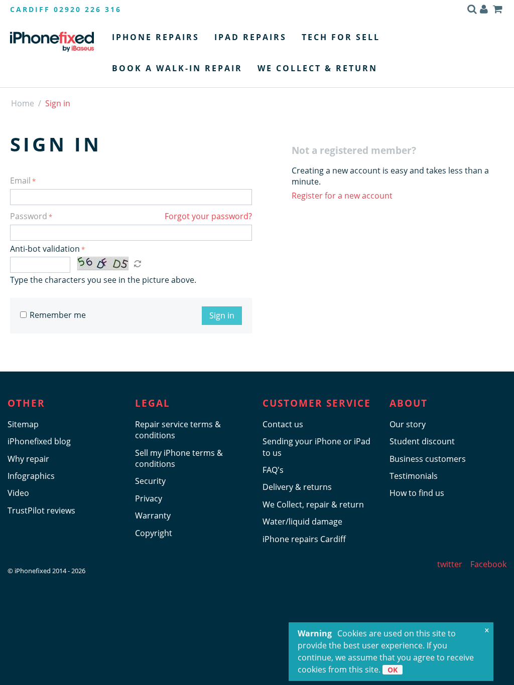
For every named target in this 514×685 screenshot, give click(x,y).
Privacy (148, 498)
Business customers (428, 458)
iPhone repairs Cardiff (304, 539)
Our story (408, 424)
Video (18, 492)
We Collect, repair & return (313, 504)
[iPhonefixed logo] (52, 41)
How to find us (417, 492)
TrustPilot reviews (41, 510)
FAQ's (273, 469)
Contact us (283, 424)
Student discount (422, 441)
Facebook (488, 564)
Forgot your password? (208, 216)
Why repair (28, 458)
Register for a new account (342, 195)
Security (150, 480)
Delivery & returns (297, 486)
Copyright (153, 533)
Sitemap (23, 424)
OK (393, 669)
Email (20, 180)
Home (22, 103)
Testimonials (414, 475)
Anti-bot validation (45, 248)
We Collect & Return (317, 68)
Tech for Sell (341, 37)
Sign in (221, 315)
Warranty (153, 515)
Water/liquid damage (302, 521)
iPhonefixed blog (39, 441)
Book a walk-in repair (177, 68)
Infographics (31, 475)
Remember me (58, 314)
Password (28, 216)
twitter (449, 564)
